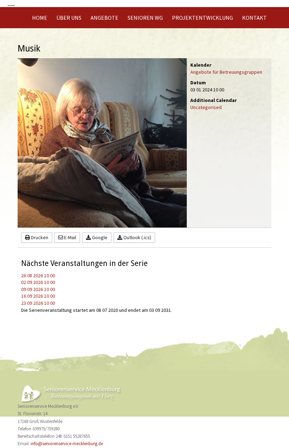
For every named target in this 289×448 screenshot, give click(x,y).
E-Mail (69, 237)
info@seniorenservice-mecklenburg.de (67, 444)
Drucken (39, 237)
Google (99, 237)
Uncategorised (206, 107)
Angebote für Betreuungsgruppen (226, 72)
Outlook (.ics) (136, 237)
